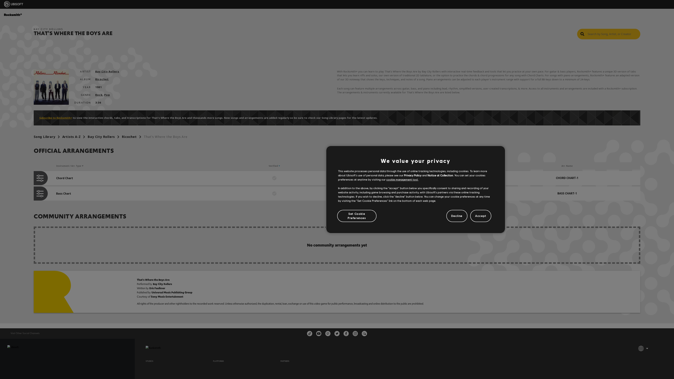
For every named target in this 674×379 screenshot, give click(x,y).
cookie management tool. (402, 179)
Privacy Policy (412, 175)
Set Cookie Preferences (357, 216)
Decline (456, 216)
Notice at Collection (440, 175)
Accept (480, 216)
